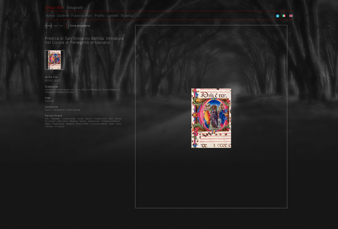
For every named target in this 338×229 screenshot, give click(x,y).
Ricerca (127, 16)
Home (50, 16)
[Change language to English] (291, 16)
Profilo (99, 16)
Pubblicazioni (81, 16)
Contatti (113, 16)
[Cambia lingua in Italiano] (283, 16)
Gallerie (63, 16)
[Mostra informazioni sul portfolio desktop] (277, 16)
